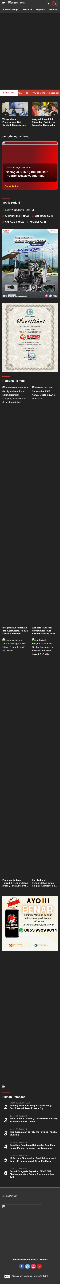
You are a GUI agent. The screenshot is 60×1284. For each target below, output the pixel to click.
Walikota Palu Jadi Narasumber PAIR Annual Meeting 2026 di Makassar (43, 630)
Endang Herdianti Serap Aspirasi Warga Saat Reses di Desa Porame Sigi (31, 1107)
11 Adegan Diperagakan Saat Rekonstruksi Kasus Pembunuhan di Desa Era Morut (33, 1159)
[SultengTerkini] (16, 3)
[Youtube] (39, 1266)
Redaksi (44, 1259)
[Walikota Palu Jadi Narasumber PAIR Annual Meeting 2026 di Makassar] (45, 505)
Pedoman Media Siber (24, 1259)
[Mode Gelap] (48, 3)
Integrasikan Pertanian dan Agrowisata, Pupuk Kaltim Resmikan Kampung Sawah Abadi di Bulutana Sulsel (15, 630)
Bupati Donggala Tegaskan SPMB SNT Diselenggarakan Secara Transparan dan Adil (32, 1174)
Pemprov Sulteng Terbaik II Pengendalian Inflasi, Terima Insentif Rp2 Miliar (15, 883)
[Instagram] (33, 1266)
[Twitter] (27, 1266)
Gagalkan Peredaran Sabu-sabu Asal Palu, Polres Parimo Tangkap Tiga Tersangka (33, 1146)
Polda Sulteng (14, 222)
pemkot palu (38, 222)
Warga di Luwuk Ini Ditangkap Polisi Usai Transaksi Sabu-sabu (43, 122)
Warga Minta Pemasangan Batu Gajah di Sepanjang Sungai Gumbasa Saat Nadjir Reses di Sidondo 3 (14, 122)
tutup (7, 1277)
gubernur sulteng (17, 216)
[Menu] (4, 3)
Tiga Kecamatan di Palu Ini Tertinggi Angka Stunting (33, 1133)
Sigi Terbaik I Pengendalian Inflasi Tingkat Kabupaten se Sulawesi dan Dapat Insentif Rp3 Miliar (44, 883)
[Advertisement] (30, 42)
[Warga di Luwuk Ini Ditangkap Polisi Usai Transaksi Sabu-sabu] (45, 109)
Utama (9, 168)
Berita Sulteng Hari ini (19, 210)
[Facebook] (21, 1266)
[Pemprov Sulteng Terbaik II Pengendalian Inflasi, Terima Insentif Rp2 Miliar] (15, 757)
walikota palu (44, 216)
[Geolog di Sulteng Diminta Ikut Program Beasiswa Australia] (30, 162)
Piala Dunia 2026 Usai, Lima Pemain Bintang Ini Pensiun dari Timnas (34, 1120)
